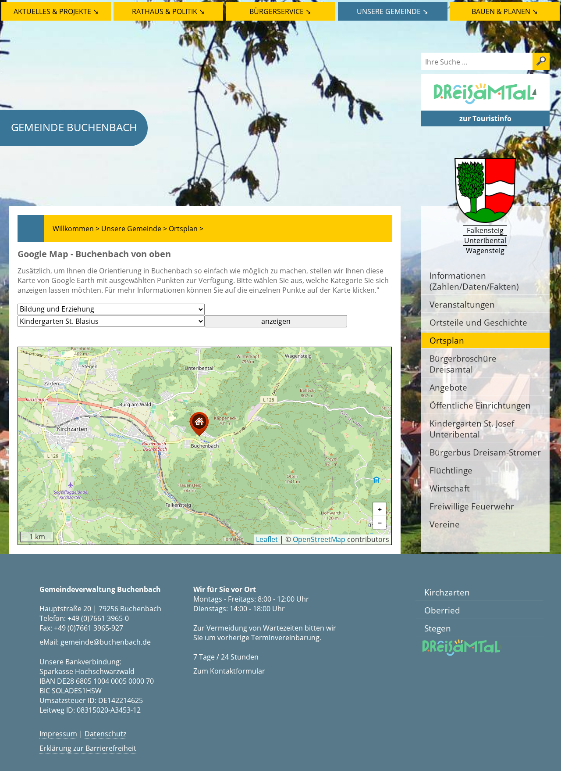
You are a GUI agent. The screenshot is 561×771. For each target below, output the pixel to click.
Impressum (58, 734)
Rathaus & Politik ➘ (168, 11)
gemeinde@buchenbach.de (105, 642)
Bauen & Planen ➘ (505, 11)
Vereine (445, 524)
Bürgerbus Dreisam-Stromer (485, 452)
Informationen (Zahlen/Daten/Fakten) (474, 281)
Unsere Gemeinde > (134, 228)
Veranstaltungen (462, 304)
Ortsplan (447, 340)
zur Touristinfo (485, 118)
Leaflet (267, 539)
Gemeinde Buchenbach (74, 127)
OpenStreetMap (319, 539)
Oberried (442, 610)
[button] (199, 424)
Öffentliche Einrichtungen (480, 405)
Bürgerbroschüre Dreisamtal (463, 364)
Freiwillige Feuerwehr (472, 506)
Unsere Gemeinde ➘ (392, 11)
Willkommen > (76, 228)
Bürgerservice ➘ (280, 11)
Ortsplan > (186, 228)
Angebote (448, 387)
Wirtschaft (450, 488)
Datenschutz (105, 734)
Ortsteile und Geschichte (478, 322)
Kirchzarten (447, 592)
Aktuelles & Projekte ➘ (56, 11)
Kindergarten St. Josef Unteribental (472, 429)
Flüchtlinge (451, 470)
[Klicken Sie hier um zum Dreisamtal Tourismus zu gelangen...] (485, 106)
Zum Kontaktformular (229, 671)
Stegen (437, 628)
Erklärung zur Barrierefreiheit (87, 748)
